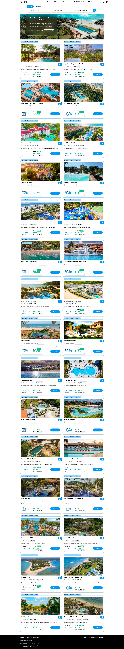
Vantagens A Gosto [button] (35, 2)
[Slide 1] (40, 61)
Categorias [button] (57, 2)
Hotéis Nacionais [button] (80, 2)
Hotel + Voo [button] (68, 2)
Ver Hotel (55, 74)
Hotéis (31, 6)
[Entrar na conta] (107, 2)
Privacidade (92, 637)
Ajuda (97, 637)
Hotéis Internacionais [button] (94, 2)
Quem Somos (85, 637)
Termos (102, 637)
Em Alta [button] (47, 2)
